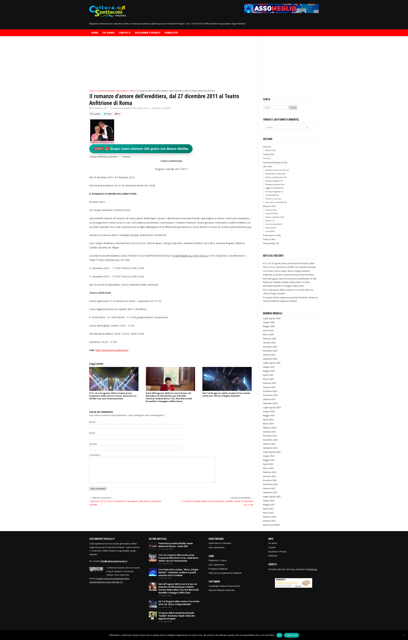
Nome (92, 422)
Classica (268, 210)
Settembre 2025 (270, 359)
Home (94, 32)
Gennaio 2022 (269, 520)
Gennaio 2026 (269, 342)
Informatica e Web (273, 173)
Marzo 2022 (268, 512)
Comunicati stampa (121, 108)
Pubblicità (171, 32)
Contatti (125, 32)
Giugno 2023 (268, 456)
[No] (404, 635)
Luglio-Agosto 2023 (271, 452)
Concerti (269, 213)
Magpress (312, 569)
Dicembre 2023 (270, 435)
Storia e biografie (272, 191)
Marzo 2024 (268, 423)
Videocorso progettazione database (225, 573)
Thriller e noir (271, 198)
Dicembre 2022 (270, 480)
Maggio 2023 (269, 460)
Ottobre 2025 (269, 354)
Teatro (146, 108)
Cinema (266, 154)
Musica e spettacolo (274, 177)
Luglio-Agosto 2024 (271, 407)
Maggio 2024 (269, 415)
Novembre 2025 (270, 350)
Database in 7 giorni (218, 560)
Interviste (269, 228)
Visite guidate (269, 243)
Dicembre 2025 (270, 346)
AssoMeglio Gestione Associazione (224, 586)
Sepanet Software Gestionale (222, 590)
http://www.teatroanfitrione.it (112, 350)
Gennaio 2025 (269, 387)
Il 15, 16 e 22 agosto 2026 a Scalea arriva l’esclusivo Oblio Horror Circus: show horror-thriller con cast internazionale (113, 396)
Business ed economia (275, 170)
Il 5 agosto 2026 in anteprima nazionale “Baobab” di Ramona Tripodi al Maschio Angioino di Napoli (176, 615)
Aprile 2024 (268, 419)
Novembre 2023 (270, 440)
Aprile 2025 (268, 375)
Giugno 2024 (268, 411)
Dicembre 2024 (270, 391)
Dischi (267, 220)
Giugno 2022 (268, 500)
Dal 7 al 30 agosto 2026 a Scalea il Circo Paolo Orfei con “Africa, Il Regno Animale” (226, 394)
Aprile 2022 (268, 508)
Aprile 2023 (268, 464)
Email (92, 433)
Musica (266, 206)
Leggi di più (292, 635)
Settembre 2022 (270, 492)
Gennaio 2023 (269, 476)
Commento (95, 455)
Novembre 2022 (270, 484)
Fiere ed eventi (271, 224)
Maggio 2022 (269, 504)
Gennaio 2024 (269, 431)
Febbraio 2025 (269, 383)
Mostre (268, 150)
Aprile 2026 (268, 330)
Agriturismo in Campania (220, 543)
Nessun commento (162, 108)
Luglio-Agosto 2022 (271, 496)
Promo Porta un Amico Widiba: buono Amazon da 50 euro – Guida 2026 (175, 545)
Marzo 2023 (268, 468)
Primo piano (136, 108)
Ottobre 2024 (269, 399)
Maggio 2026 (269, 326)
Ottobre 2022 (269, 488)
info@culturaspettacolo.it (114, 561)
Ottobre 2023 (269, 444)
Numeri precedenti (271, 524)
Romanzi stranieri (273, 184)
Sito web (93, 444)
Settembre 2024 (270, 403)
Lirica (267, 231)
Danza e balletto (272, 217)
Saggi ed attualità (272, 188)
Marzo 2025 (268, 379)
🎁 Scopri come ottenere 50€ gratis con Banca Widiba (141, 148)
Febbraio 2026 (269, 338)
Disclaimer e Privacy (147, 32)
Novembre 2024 (270, 395)
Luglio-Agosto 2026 (271, 318)
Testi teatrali (270, 195)
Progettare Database (218, 568)
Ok (279, 635)
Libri (265, 166)
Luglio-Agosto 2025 (271, 363)
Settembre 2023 (270, 448)
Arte (265, 146)
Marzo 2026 (268, 334)
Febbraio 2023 (269, 472)
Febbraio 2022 (269, 517)
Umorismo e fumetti (274, 202)
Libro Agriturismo (217, 547)
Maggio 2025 (269, 371)
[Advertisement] (171, 65)
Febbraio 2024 (269, 427)
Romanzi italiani (272, 181)
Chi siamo (108, 32)
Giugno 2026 (268, 322)
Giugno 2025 (268, 367)
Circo (265, 158)
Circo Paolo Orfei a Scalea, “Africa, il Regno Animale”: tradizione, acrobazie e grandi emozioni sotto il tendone (178, 572)
